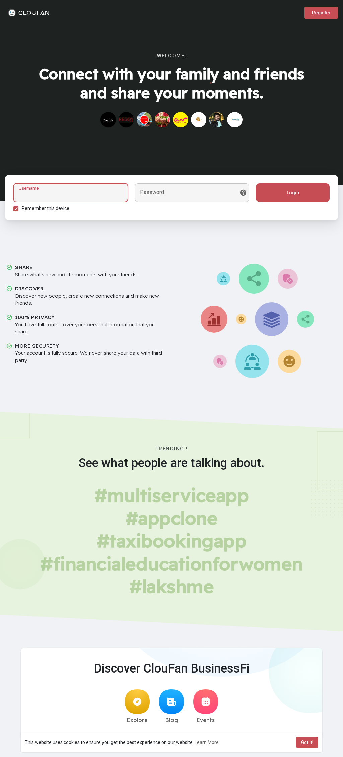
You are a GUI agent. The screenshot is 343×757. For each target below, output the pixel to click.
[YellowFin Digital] (235, 119)
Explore (137, 720)
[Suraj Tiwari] (216, 119)
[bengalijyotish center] (162, 119)
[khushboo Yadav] (144, 119)
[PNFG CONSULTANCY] (198, 119)
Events (206, 720)
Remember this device (45, 208)
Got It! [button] (307, 742)
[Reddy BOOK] (126, 119)
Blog (171, 720)
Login (293, 192)
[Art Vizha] (180, 119)
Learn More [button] (207, 742)
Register (321, 12)
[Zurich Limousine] (108, 119)
